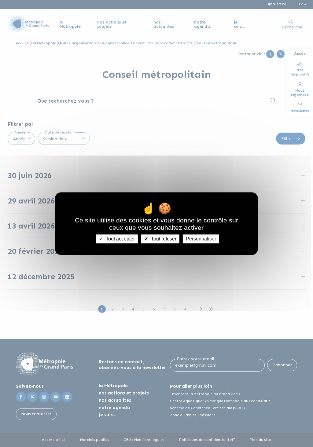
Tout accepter (120, 238)
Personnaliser (201, 238)
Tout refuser (163, 238)
